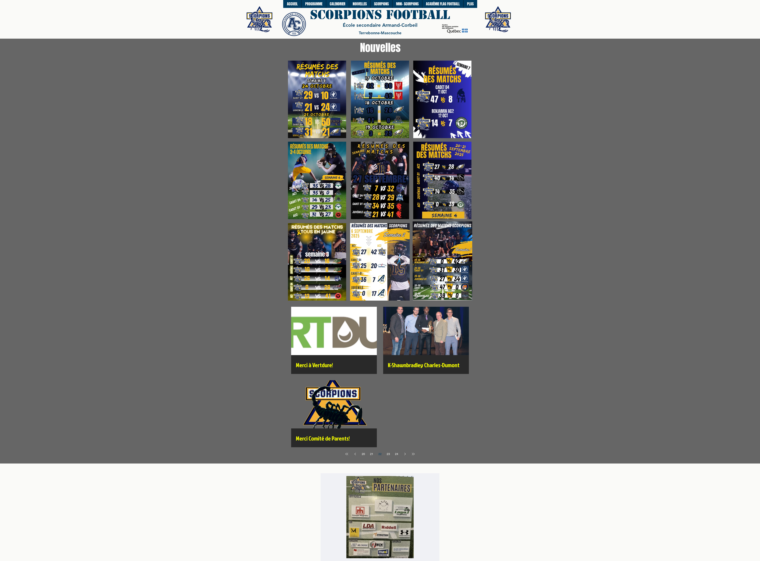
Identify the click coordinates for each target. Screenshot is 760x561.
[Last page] (413, 454)
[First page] (346, 454)
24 (396, 454)
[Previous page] (355, 454)
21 (371, 454)
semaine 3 (317, 254)
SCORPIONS (348, 15)
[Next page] (404, 454)
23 (388, 454)
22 (380, 454)
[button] (381, 4)
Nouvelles (380, 47)
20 (363, 454)
